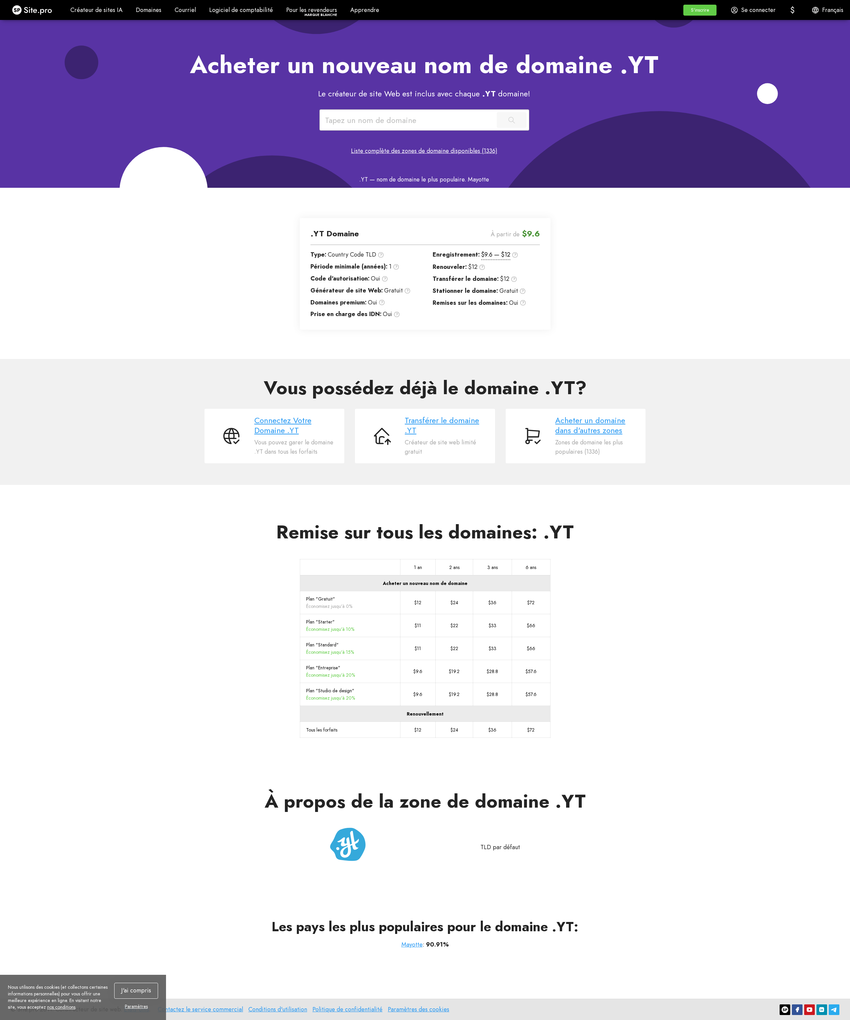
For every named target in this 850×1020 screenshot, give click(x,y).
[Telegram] (834, 1009)
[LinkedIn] (821, 1009)
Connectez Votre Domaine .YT (282, 425)
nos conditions (61, 1007)
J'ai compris (136, 990)
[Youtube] (809, 1009)
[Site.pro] (785, 1009)
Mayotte (412, 944)
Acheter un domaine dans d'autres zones (590, 425)
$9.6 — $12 (495, 254)
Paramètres (136, 1006)
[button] (700, 10)
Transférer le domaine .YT (442, 425)
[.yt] (348, 844)
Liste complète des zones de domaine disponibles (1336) (424, 151)
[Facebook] (797, 1009)
